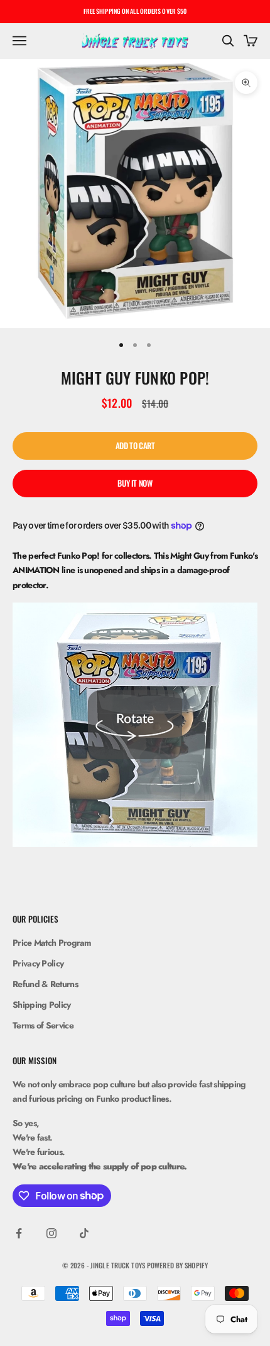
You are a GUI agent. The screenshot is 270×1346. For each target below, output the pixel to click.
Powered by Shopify (177, 1265)
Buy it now (134, 483)
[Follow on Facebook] (19, 1233)
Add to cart (135, 445)
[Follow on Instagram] (51, 1233)
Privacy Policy (38, 963)
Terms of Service (43, 1025)
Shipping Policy (42, 1004)
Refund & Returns (45, 984)
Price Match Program (52, 942)
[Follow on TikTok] (84, 1233)
